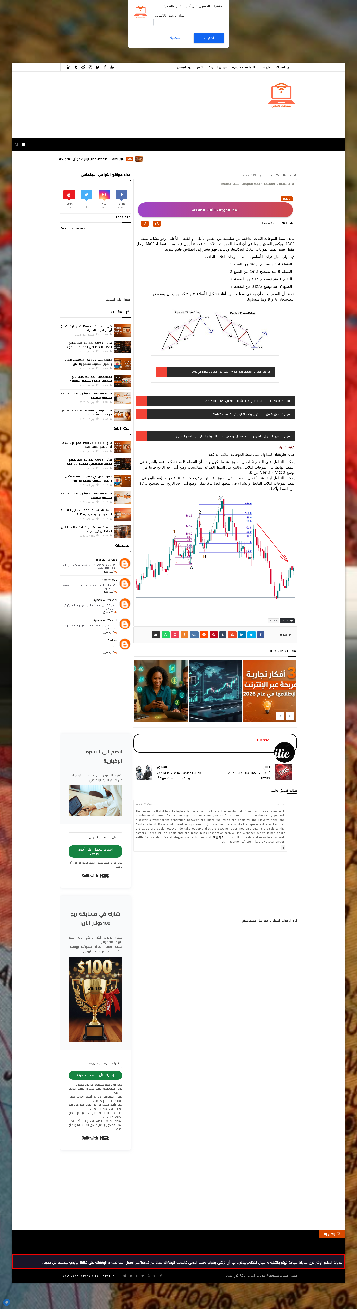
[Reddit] (204, 634)
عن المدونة (283, 67)
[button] (95, 800)
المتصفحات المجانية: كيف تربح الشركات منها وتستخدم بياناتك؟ (91, 378)
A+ (157, 224)
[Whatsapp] (166, 634)
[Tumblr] (223, 634)
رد (283, 848)
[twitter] (98, 67)
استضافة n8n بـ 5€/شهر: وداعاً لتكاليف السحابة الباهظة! (86, 395)
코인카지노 (220, 837)
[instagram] (90, 67)
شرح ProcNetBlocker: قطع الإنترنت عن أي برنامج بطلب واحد (152, 158)
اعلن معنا (265, 67)
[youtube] (112, 67)
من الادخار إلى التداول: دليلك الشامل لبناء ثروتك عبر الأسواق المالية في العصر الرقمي (227, 436)
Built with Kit (95, 875)
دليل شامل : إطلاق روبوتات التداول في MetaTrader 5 (246, 414)
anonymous (109, 579)
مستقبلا (175, 38)
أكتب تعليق (108, 571)
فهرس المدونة (218, 67)
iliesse (266, 223)
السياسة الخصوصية (243, 67)
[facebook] (105, 67)
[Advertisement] (233, 29)
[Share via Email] (156, 634)
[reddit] (83, 67)
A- (145, 224)
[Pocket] (175, 634)
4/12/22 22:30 (144, 804)
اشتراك (209, 38)
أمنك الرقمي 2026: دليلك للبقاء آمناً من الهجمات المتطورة (86, 412)
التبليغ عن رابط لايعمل (190, 67)
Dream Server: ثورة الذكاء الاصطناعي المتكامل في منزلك (86, 529)
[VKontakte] (194, 634)
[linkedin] (69, 67)
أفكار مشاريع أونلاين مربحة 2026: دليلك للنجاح (161, 701)
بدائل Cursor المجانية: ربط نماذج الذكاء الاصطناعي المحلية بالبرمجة (89, 344)
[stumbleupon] (232, 634)
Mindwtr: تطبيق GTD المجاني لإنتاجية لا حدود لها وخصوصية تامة (86, 512)
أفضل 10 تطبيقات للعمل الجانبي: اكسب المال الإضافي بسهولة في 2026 (226, 371)
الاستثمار (287, 198)
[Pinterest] (214, 634)
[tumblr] (76, 67)
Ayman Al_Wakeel (105, 600)
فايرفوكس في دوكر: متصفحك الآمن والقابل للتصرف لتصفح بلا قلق (88, 361)
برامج (194, 159)
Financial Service (106, 559)
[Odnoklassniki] (184, 634)
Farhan (112, 640)
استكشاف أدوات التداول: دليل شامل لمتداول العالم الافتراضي (242, 400)
